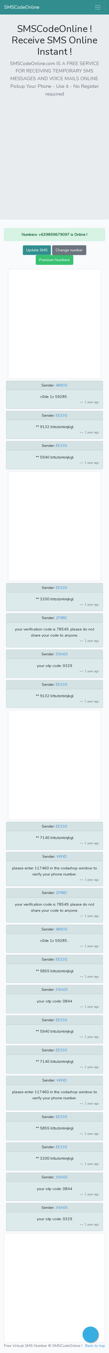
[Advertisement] (54, 156)
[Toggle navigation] (98, 7)
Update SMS (37, 250)
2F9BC (61, 617)
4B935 (61, 385)
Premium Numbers (54, 259)
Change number (69, 250)
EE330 (61, 415)
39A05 (62, 654)
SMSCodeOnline (21, 7)
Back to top (95, 1345)
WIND (61, 856)
